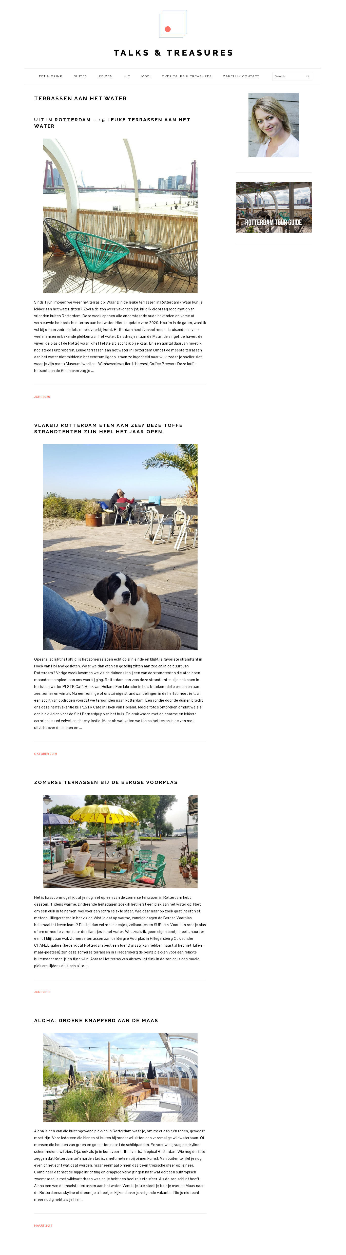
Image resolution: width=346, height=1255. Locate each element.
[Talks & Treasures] (173, 63)
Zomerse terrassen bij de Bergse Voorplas (106, 782)
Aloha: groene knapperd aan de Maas (96, 1020)
